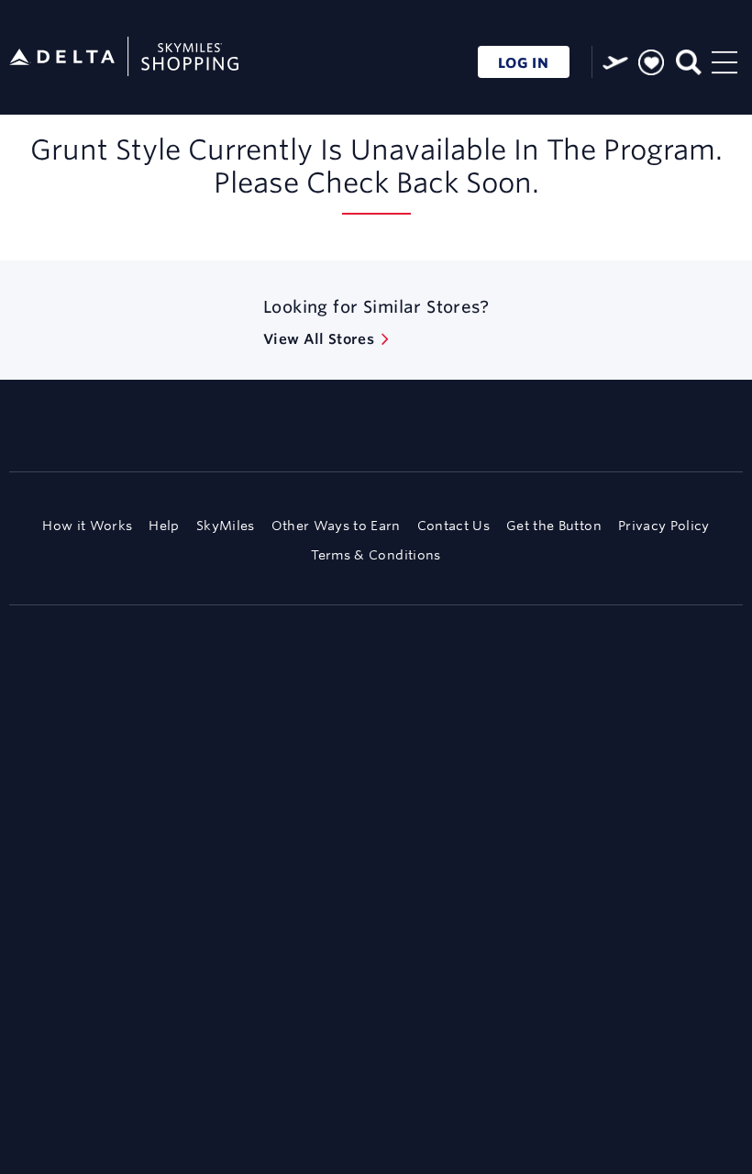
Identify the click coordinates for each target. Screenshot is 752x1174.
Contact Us (453, 525)
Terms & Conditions (375, 555)
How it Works (87, 525)
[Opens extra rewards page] (615, 62)
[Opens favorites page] (651, 63)
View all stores (318, 339)
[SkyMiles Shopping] (123, 57)
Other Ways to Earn (336, 525)
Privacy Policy (664, 525)
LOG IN (523, 63)
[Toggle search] (687, 60)
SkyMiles (225, 525)
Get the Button (554, 525)
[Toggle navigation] (724, 60)
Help (164, 525)
